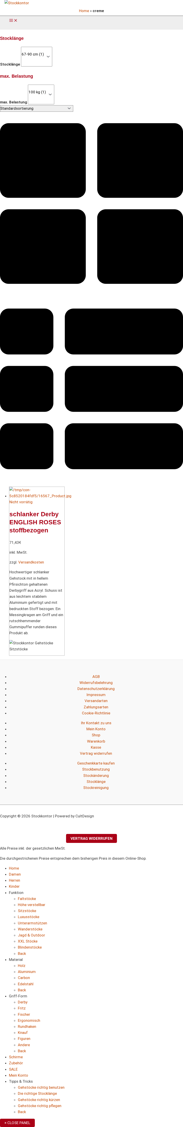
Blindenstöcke (30, 947)
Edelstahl (25, 984)
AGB (96, 676)
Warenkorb (96, 741)
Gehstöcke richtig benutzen (41, 1087)
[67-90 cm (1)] (32, 54)
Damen (15, 874)
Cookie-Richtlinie (96, 713)
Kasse (96, 747)
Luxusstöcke (28, 917)
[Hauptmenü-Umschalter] (13, 21)
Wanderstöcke (30, 929)
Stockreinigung (96, 787)
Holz (21, 965)
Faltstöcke (27, 898)
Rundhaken (27, 1026)
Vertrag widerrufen (96, 753)
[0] (32, 49)
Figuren (24, 1038)
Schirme (16, 1057)
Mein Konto (96, 729)
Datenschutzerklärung (96, 688)
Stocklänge (10, 64)
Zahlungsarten (96, 707)
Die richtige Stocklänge (37, 1093)
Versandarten (96, 700)
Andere (24, 1045)
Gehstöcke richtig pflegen (39, 1105)
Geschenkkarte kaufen (96, 763)
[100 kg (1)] (37, 92)
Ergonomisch (29, 1020)
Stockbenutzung (96, 769)
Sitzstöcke (27, 910)
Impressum (96, 694)
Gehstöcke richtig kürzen (39, 1099)
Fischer (24, 1014)
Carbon (24, 977)
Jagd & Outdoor (31, 935)
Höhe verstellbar (31, 904)
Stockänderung (96, 775)
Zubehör (16, 1063)
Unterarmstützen (32, 923)
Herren (14, 880)
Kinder (14, 886)
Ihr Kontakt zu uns (96, 723)
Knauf (23, 1032)
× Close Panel (17, 1123)
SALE (13, 1069)
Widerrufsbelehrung (96, 682)
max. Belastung (13, 102)
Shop (96, 735)
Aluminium (27, 971)
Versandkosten (31, 562)
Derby (22, 1002)
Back (22, 953)
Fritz (22, 1008)
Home (84, 11)
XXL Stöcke (27, 941)
